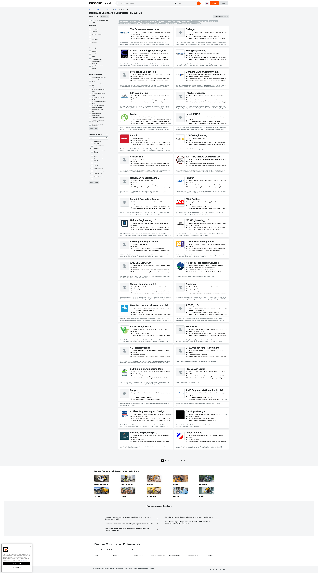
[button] (90, 29)
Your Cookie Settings (17, 567)
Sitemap (152, 568)
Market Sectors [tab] (111, 550)
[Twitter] (217, 569)
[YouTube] (224, 569)
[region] (16, 558)
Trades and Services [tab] (124, 550)
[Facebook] (213, 569)
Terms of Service (128, 568)
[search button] (199, 3)
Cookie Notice (24, 560)
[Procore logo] (95, 3)
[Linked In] (210, 569)
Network (107, 3)
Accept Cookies (17, 563)
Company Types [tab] (100, 550)
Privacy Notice (119, 568)
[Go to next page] (184, 460)
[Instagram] (220, 569)
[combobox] (187, 3)
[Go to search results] (106, 138)
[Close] (30, 546)
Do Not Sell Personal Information (141, 568)
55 (181, 460)
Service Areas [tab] (135, 550)
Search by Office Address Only (99, 21)
